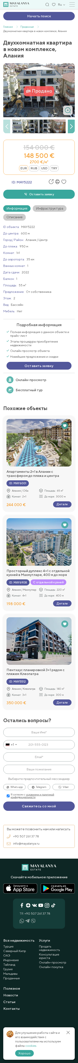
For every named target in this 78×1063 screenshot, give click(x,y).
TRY (54, 168)
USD (44, 168)
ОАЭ (6, 955)
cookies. (31, 1045)
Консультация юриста (49, 956)
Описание (14, 217)
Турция (8, 946)
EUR (23, 168)
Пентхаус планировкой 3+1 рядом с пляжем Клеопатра (35, 672)
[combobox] (10, 744)
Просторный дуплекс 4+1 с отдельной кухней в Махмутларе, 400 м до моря (38, 573)
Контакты (11, 1009)
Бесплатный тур (29, 390)
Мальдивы (10, 973)
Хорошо (24, 1053)
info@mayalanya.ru (26, 843)
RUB (34, 168)
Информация (16, 208)
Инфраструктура (49, 208)
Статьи (9, 1002)
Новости (10, 995)
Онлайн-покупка (51, 967)
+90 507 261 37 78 (26, 836)
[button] (71, 126)
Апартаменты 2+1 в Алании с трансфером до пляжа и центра (32, 474)
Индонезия (11, 960)
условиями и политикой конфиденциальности (32, 796)
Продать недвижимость (49, 948)
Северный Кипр (14, 951)
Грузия (8, 969)
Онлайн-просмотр (31, 380)
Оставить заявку (41, 194)
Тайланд (9, 964)
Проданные (11, 978)
